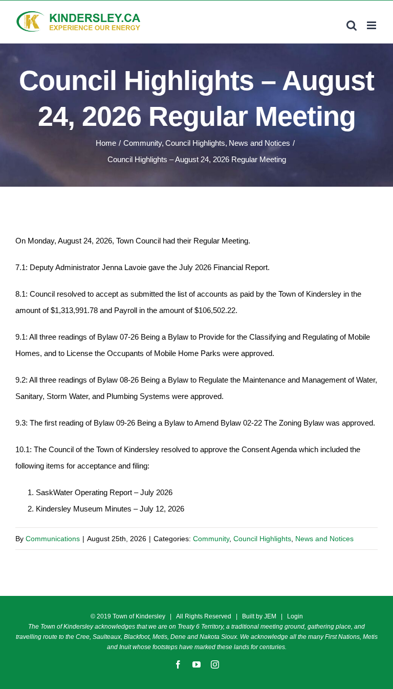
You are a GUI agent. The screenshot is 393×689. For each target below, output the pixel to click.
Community (211, 539)
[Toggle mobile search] (351, 25)
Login (295, 616)
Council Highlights (262, 539)
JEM (270, 616)
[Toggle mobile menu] (372, 25)
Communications (53, 539)
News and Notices (324, 539)
